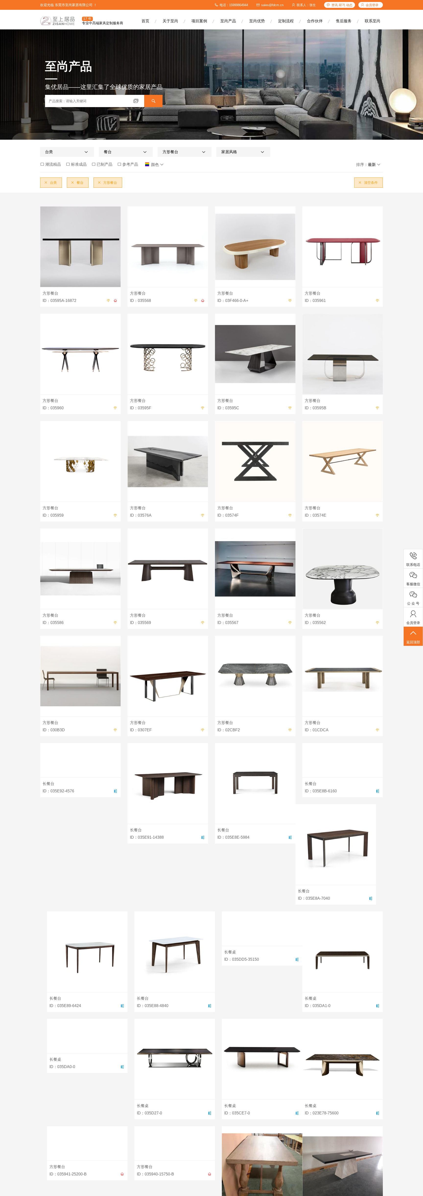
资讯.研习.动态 (341, 5)
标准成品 (76, 164)
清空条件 (368, 183)
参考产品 (127, 164)
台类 (50, 183)
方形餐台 (107, 183)
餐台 (77, 183)
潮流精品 (50, 164)
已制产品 (102, 164)
